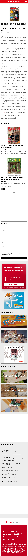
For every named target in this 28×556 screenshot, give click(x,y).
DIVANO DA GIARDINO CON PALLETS (10, 470)
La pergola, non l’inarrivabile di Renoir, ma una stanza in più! (12, 178)
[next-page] (4, 189)
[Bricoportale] (14, 1)
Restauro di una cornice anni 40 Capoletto (11, 463)
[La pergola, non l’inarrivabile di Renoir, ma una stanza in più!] (14, 167)
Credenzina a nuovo (6, 449)
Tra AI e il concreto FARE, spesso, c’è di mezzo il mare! (13, 146)
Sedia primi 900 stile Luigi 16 (8, 456)
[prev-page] (2, 189)
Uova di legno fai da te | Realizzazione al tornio (14, 336)
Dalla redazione (4, 149)
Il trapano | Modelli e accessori (14, 390)
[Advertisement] (14, 207)
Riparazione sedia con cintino (8, 477)
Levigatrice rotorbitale (14, 405)
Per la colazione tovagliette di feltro (14, 321)
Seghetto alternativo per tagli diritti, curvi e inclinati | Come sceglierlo (14, 376)
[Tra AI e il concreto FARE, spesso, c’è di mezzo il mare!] (14, 135)
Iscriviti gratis (13, 284)
